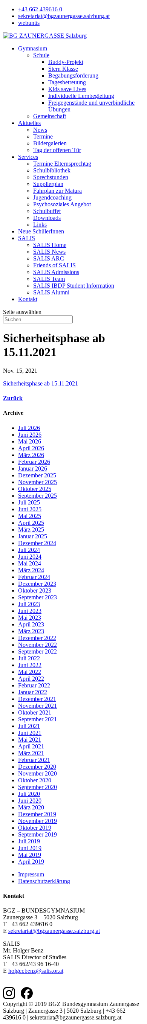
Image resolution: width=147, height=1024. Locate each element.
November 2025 (37, 482)
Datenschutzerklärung (44, 881)
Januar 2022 (32, 692)
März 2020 (31, 807)
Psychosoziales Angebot (62, 204)
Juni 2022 (29, 665)
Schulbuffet (47, 211)
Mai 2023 (29, 617)
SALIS (26, 238)
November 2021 (37, 705)
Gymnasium (32, 48)
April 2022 (31, 678)
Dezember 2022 (37, 638)
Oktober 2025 (34, 489)
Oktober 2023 (34, 590)
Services (28, 157)
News (40, 129)
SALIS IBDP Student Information (73, 285)
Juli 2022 (29, 658)
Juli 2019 (29, 841)
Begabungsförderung (73, 75)
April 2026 (31, 448)
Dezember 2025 (37, 475)
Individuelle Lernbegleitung (81, 96)
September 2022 (37, 651)
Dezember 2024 (37, 543)
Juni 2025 (29, 509)
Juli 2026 (29, 428)
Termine (43, 136)
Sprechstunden (50, 177)
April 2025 (31, 523)
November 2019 (37, 821)
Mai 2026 (29, 441)
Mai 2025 (29, 516)
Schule (41, 55)
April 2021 (31, 746)
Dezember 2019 (37, 814)
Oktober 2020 (34, 780)
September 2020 (37, 787)
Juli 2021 (29, 726)
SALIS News (49, 251)
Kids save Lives (67, 89)
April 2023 (31, 624)
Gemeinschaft (49, 116)
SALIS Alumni (51, 292)
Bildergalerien (50, 143)
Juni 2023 (29, 611)
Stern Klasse (63, 69)
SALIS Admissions (56, 272)
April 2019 (31, 861)
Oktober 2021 (34, 712)
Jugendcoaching (52, 197)
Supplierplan (48, 184)
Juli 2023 (29, 604)
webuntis (29, 23)
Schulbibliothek (51, 170)
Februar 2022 (34, 685)
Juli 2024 (29, 550)
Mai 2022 (29, 672)
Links (40, 224)
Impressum (31, 874)
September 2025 (37, 495)
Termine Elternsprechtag (62, 163)
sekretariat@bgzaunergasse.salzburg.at (64, 16)
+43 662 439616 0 (40, 9)
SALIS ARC (48, 258)
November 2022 (37, 645)
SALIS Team (49, 279)
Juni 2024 (29, 556)
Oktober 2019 (34, 827)
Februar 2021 (34, 760)
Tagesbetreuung (67, 82)
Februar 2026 (34, 462)
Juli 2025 (29, 502)
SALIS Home (49, 245)
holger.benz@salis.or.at (35, 971)
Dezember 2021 (37, 699)
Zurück (13, 398)
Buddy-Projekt (65, 62)
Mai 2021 (29, 739)
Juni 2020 (29, 800)
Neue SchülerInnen (41, 231)
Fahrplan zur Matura (57, 190)
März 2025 (31, 529)
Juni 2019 (29, 848)
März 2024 (31, 570)
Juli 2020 (29, 794)
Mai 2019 (29, 855)
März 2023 (31, 631)
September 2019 (37, 834)
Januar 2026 (32, 468)
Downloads (47, 218)
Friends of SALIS (54, 265)
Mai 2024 (29, 563)
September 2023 (37, 597)
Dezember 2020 (37, 766)
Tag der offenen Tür (57, 150)
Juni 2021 (29, 733)
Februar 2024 (34, 577)
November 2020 (37, 773)
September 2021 (37, 719)
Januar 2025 (32, 536)
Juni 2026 (29, 434)
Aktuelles (29, 123)
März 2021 (31, 753)
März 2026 (31, 455)
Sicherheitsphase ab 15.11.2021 (40, 383)
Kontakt (27, 299)
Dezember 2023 (37, 584)
